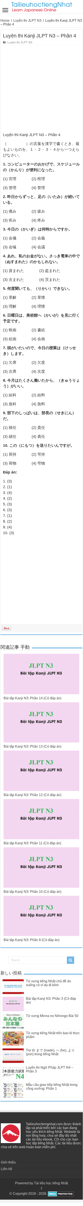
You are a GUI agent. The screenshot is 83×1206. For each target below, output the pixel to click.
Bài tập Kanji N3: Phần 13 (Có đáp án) (32, 746)
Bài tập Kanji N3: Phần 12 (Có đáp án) (32, 795)
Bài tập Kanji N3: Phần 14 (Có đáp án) (32, 698)
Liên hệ (6, 1169)
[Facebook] (41, 1188)
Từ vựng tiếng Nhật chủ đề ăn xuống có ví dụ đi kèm (48, 983)
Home (5, 20)
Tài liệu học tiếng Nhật (51, 1183)
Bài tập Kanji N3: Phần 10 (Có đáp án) (32, 891)
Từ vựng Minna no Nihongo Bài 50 (52, 1016)
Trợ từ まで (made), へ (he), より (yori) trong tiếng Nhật (50, 1052)
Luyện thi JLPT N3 (27, 20)
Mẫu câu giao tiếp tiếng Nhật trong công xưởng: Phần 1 (51, 1086)
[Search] (70, 960)
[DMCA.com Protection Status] (60, 1193)
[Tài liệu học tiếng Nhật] (41, 6)
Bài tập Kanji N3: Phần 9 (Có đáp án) (31, 940)
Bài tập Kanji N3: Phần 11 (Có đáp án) (32, 843)
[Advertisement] (41, 88)
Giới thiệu (8, 1162)
